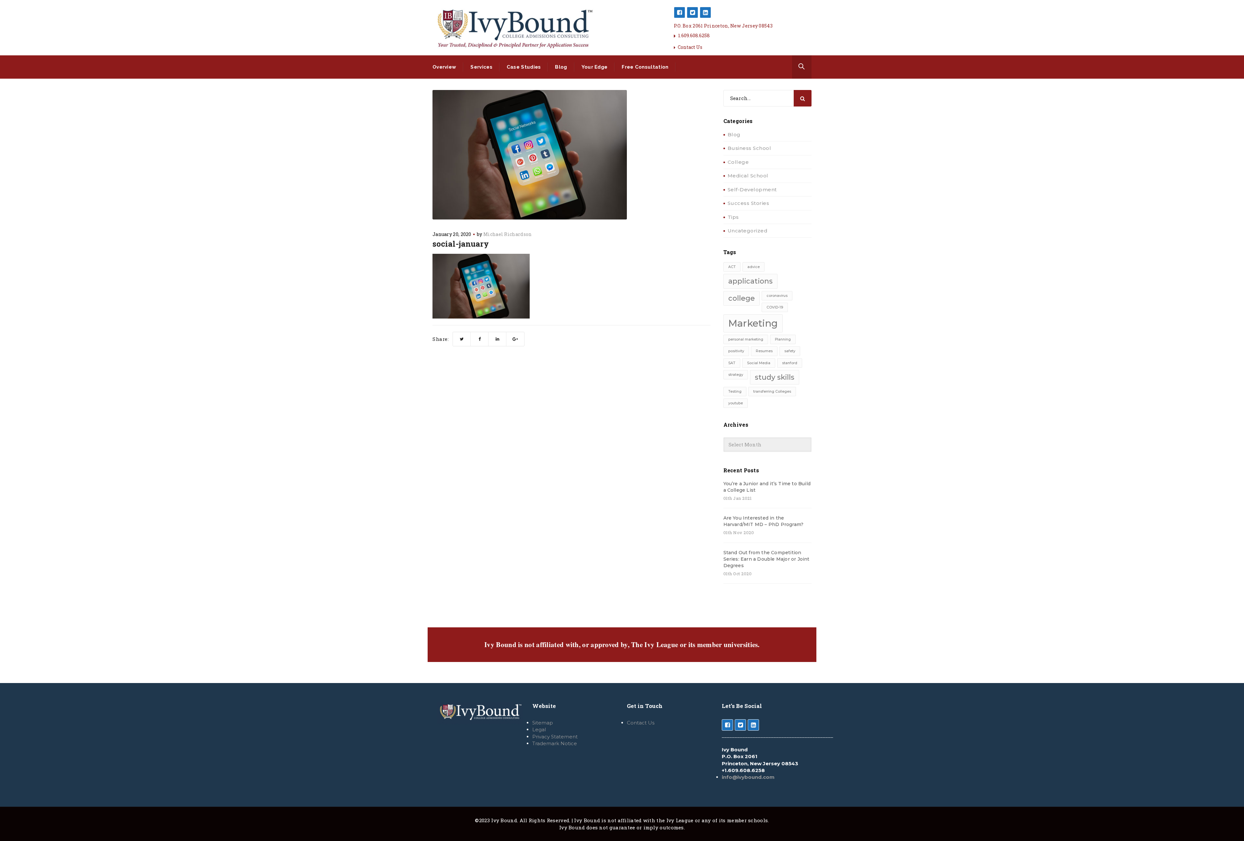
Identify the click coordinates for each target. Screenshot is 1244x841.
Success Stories (748, 203)
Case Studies (524, 67)
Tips (733, 217)
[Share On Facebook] (480, 339)
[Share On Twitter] (462, 339)
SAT (731, 363)
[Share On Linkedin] (497, 339)
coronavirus (777, 296)
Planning (783, 339)
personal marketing (745, 339)
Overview (444, 67)
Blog (561, 67)
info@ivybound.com (748, 777)
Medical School (748, 176)
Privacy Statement (555, 737)
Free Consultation (645, 67)
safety (789, 351)
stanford (789, 363)
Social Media (758, 363)
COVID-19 (774, 307)
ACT (732, 267)
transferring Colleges (772, 391)
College (738, 162)
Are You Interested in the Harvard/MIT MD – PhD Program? (763, 521)
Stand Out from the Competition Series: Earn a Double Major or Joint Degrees (766, 559)
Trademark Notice (554, 743)
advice (753, 267)
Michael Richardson (507, 234)
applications (750, 281)
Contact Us (690, 47)
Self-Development (752, 189)
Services (481, 67)
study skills (774, 377)
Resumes (764, 351)
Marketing (753, 323)
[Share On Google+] (515, 339)
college (741, 298)
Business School (749, 148)
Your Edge (595, 67)
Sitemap (542, 723)
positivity (736, 351)
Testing (735, 391)
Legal (539, 729)
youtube (735, 403)
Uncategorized (748, 231)
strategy (735, 375)
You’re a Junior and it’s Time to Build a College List (767, 487)
